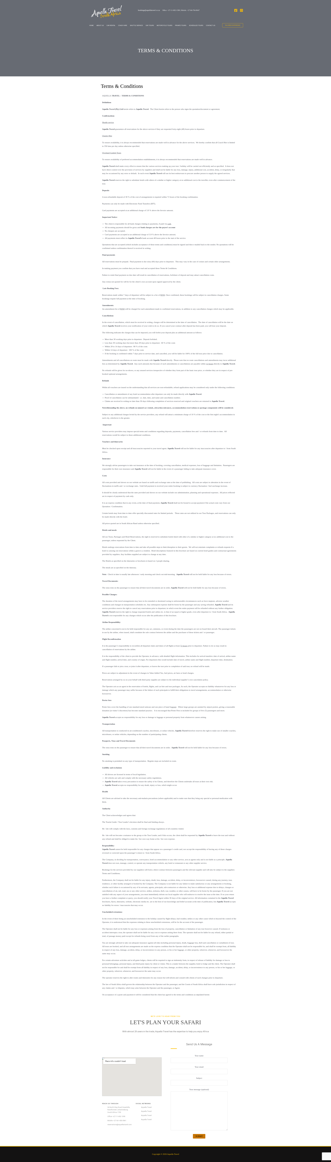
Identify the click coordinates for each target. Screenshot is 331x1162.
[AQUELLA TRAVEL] (106, 10)
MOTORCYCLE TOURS (164, 25)
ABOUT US (100, 25)
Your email (199, 1067)
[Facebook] (235, 10)
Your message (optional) (199, 1089)
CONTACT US (210, 25)
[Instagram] (241, 10)
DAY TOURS (150, 25)
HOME (91, 25)
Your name (199, 1056)
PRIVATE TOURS (180, 25)
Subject (199, 1078)
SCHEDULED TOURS (196, 25)
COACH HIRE (122, 25)
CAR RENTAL (111, 25)
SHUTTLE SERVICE (136, 25)
